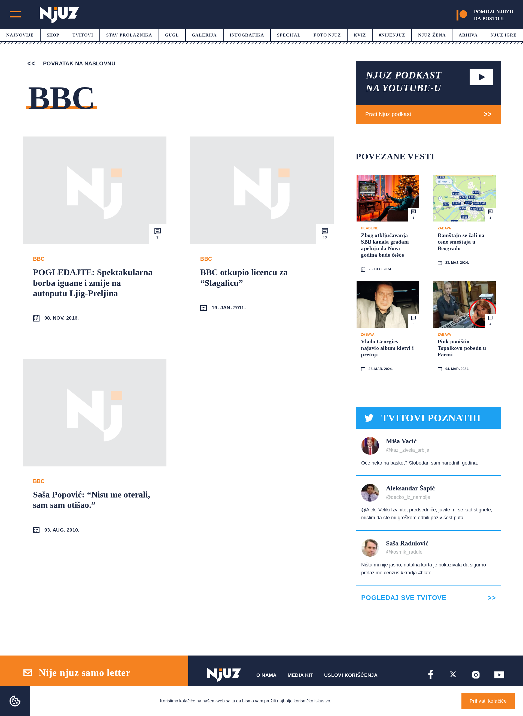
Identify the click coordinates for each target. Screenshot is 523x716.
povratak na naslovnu (78, 63)
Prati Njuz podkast (388, 114)
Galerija (204, 35)
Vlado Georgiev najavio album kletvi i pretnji (387, 347)
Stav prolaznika (129, 35)
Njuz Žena (432, 35)
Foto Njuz (327, 35)
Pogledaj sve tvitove (403, 597)
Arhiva (468, 35)
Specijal (289, 35)
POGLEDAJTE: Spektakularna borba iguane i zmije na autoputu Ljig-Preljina (93, 282)
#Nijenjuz (392, 35)
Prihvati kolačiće (488, 701)
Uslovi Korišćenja (351, 675)
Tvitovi (82, 35)
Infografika (247, 35)
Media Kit (300, 675)
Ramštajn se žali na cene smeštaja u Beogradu (461, 241)
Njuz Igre (504, 35)
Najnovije (20, 35)
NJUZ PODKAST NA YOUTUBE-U (404, 81)
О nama (266, 675)
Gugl (172, 35)
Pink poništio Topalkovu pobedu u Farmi (462, 347)
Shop (53, 35)
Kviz (360, 35)
